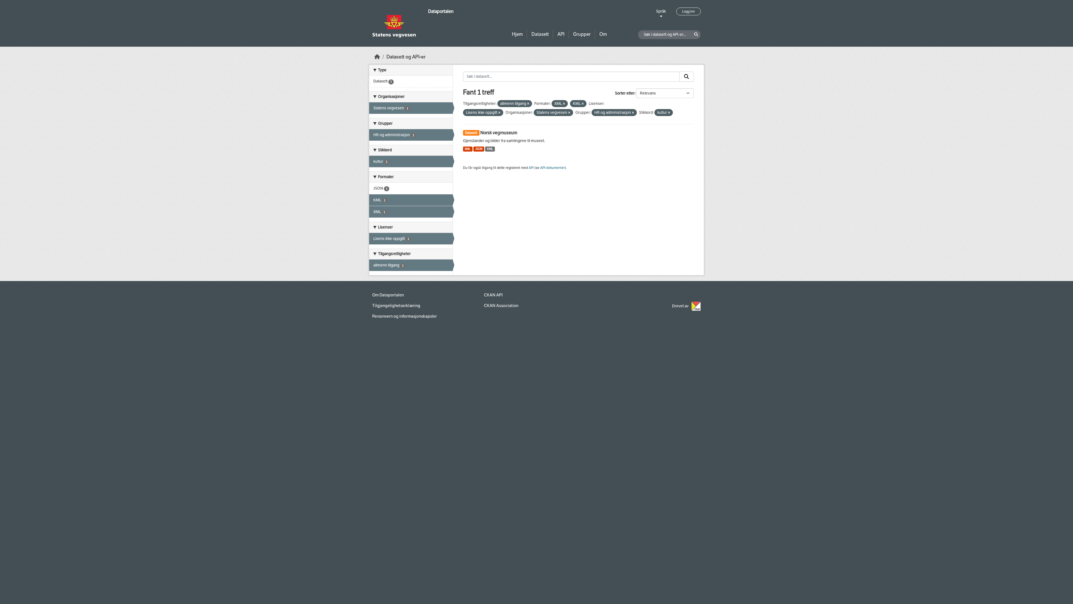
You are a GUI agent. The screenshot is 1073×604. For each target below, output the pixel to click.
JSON (478, 149)
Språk (661, 11)
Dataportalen (441, 11)
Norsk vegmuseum (498, 132)
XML (468, 149)
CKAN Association (501, 305)
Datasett (540, 34)
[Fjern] (528, 104)
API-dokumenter (552, 168)
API (560, 34)
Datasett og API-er (406, 57)
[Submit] (686, 77)
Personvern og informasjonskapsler (404, 316)
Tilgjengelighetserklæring (396, 305)
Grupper (582, 34)
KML (490, 149)
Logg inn (688, 11)
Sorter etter (625, 93)
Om (603, 34)
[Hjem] (377, 57)
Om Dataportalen (388, 295)
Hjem (517, 34)
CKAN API (493, 295)
